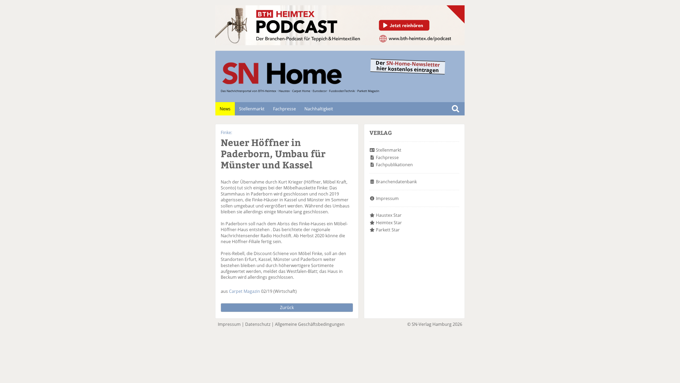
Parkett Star (388, 230)
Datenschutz (257, 324)
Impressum (387, 198)
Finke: (226, 132)
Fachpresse (284, 109)
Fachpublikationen (394, 165)
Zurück (287, 307)
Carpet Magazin (244, 291)
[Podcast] (340, 44)
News (225, 109)
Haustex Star (389, 215)
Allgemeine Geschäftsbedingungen (310, 324)
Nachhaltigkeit (318, 109)
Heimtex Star (389, 223)
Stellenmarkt (252, 109)
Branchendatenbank (396, 182)
